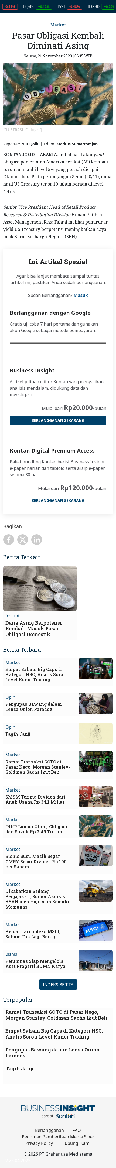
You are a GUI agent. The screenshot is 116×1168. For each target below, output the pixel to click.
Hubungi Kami (76, 1143)
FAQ (77, 1130)
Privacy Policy (39, 1143)
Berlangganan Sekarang (58, 420)
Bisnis (11, 954)
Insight (12, 616)
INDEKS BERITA (58, 985)
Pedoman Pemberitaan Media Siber (58, 1137)
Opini (10, 697)
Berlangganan (49, 1130)
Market (58, 25)
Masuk (81, 295)
